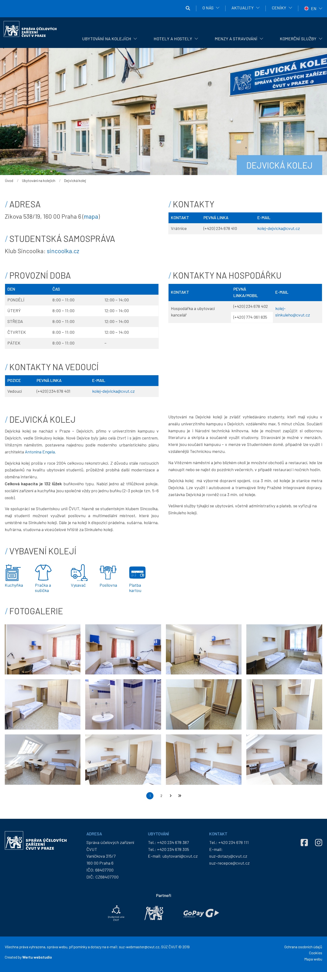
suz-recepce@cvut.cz (229, 863)
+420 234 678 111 (233, 842)
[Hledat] (188, 8)
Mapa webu (313, 959)
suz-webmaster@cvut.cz (139, 946)
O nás (208, 8)
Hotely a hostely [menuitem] (173, 38)
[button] (43, 648)
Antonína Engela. (40, 451)
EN (313, 8)
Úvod (9, 180)
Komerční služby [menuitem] (298, 38)
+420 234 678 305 (173, 849)
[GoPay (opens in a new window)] (201, 913)
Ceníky (279, 8)
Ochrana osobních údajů (303, 946)
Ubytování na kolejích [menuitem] (106, 38)
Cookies (315, 952)
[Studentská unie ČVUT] (116, 913)
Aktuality (242, 8)
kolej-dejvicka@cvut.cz (278, 228)
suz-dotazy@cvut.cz (228, 856)
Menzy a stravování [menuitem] (236, 38)
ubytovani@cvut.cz (180, 856)
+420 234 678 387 (173, 842)
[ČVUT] (153, 913)
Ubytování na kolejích (38, 180)
